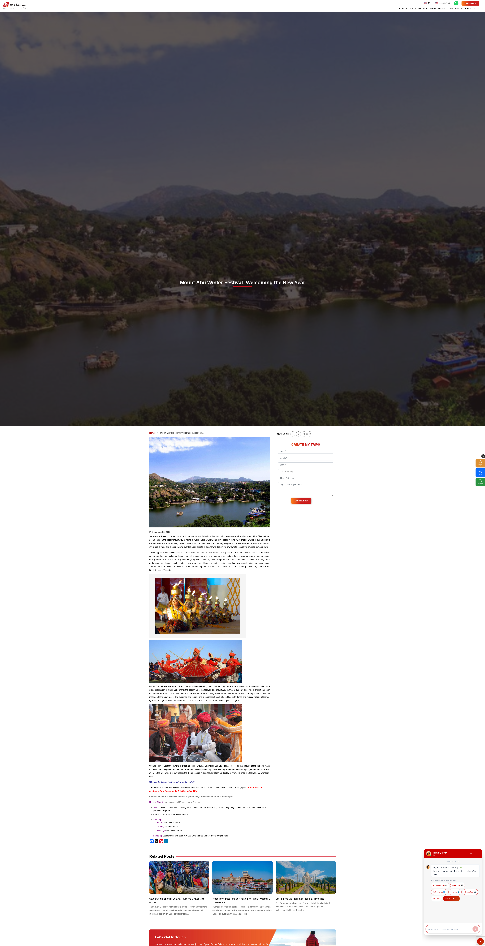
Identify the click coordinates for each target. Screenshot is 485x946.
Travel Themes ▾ (437, 8)
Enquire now (470, 3)
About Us (403, 8)
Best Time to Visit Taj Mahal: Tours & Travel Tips (300, 899)
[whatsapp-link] (456, 3)
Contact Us (470, 8)
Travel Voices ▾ (455, 8)
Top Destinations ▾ (418, 8)
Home (152, 433)
